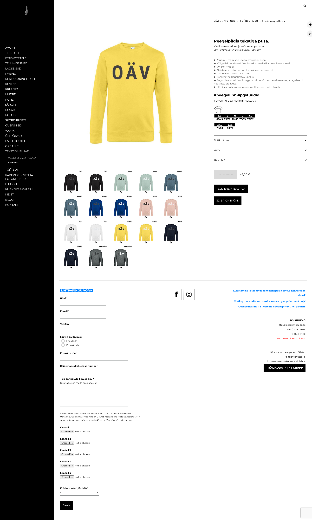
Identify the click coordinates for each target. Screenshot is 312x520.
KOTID (9, 99)
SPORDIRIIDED (15, 120)
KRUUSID (11, 89)
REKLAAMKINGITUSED (20, 79)
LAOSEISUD (13, 68)
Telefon (64, 324)
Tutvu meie (222, 100)
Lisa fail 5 (65, 472)
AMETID (13, 162)
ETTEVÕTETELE (15, 58)
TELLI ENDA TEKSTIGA (230, 188)
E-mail (64, 311)
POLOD (10, 115)
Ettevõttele (72, 345)
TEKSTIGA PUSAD (17, 151)
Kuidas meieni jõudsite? (74, 488)
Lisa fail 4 (65, 461)
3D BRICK (219, 159)
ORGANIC (12, 146)
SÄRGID (10, 104)
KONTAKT (12, 204)
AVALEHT (11, 47)
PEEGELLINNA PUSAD (22, 157)
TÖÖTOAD (12, 170)
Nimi (63, 298)
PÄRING (10, 73)
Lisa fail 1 (65, 427)
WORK (9, 130)
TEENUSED (12, 53)
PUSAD (10, 110)
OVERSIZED (13, 125)
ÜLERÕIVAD (13, 136)
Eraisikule (71, 341)
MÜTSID (10, 94)
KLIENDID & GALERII (19, 189)
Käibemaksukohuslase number (79, 366)
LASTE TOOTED (15, 141)
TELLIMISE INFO (16, 63)
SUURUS (219, 140)
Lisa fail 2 (65, 438)
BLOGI (9, 199)
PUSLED (11, 84)
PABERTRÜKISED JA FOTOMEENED (19, 177)
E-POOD (11, 184)
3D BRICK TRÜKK (227, 200)
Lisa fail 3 (65, 450)
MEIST (9, 194)
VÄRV (217, 150)
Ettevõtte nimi (68, 353)
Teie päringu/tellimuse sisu (76, 378)
